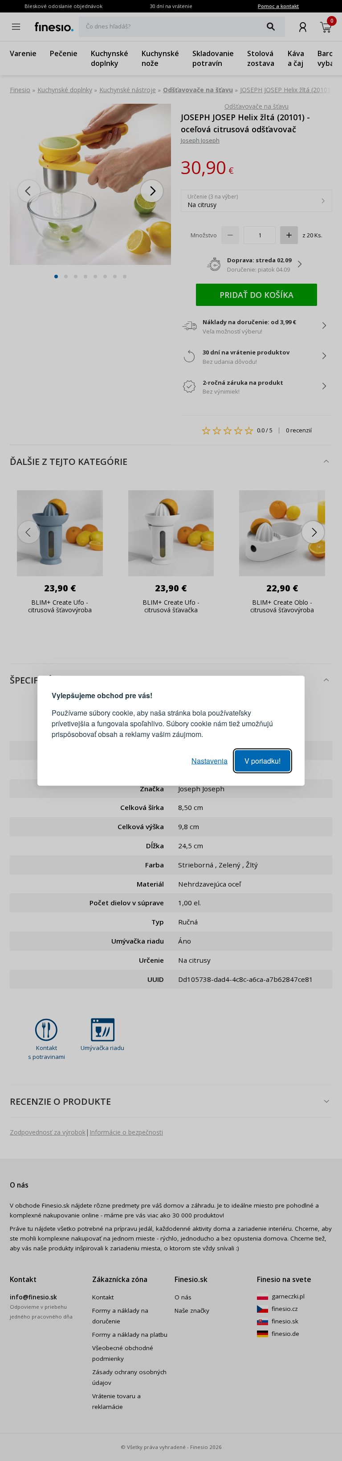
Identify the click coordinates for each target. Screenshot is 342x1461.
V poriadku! (262, 760)
